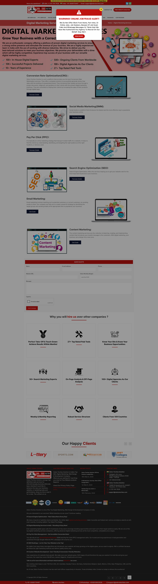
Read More (79, 36)
